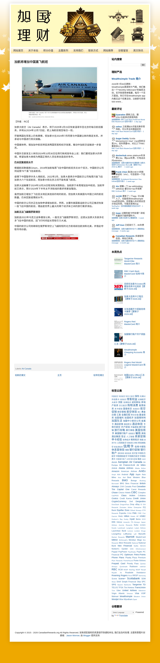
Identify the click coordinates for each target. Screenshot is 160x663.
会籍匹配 (126, 415)
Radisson (134, 566)
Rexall (143, 570)
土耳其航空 (122, 443)
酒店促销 (118, 424)
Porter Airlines (140, 560)
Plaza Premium (139, 557)
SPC (144, 582)
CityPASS (115, 496)
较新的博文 (20, 375)
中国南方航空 (133, 456)
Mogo (139, 540)
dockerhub (121, 155)
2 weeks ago (124, 231)
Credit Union (139, 498)
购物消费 (132, 405)
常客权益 (132, 399)
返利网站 (136, 402)
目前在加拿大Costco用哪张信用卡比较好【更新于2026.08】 (134, 286)
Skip (139, 582)
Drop (132, 504)
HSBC (143, 516)
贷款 (120, 402)
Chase (115, 492)
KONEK (143, 525)
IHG (113, 522)
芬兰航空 (123, 405)
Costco (115, 498)
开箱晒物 (134, 427)
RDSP (126, 570)
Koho (136, 525)
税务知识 (135, 440)
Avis (119, 477)
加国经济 (129, 418)
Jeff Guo (120, 225)
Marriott (130, 536)
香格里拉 (130, 443)
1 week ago (129, 167)
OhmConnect (141, 549)
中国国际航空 (121, 456)
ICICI (144, 519)
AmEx (142, 471)
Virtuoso (130, 593)
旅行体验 (130, 430)
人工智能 (130, 436)
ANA (118, 474)
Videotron (142, 590)
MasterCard (141, 537)
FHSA (129, 513)
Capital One (123, 489)
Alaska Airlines (126, 468)
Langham (129, 528)
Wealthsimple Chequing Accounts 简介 (134, 352)
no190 (119, 196)
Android (125, 474)
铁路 (141, 440)
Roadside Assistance (135, 572)
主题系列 (63, 50)
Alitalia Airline (140, 468)
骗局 (138, 433)
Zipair (135, 599)
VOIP (143, 593)
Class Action (128, 495)
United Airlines (129, 590)
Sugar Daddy (122, 138)
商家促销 (140, 436)
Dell (131, 501)
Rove (130, 575)
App (132, 474)
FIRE (139, 513)
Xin (117, 186)
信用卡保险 (140, 447)
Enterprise (137, 507)
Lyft (135, 534)
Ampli (114, 474)
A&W (144, 459)
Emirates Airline (126, 507)
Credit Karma (126, 498)
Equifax (120, 510)
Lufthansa (127, 534)
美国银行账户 (121, 433)
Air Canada (26, 369)
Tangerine (137, 584)
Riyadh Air (117, 573)
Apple (138, 474)
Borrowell (115, 483)
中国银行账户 (121, 459)
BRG (122, 483)
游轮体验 (121, 453)
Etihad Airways (135, 510)
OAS (131, 549)
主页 (59, 375)
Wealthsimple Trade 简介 (126, 78)
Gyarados (120, 115)
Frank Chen (121, 172)
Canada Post (130, 486)
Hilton (126, 516)
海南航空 (136, 409)
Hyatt (132, 519)
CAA (122, 486)
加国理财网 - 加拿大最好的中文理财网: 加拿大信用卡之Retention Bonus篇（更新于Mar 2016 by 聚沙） (128, 165)
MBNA (115, 540)
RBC (114, 569)
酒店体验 (137, 424)
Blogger (87, 635)
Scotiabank (133, 578)
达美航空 (142, 399)
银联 (127, 450)
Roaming (116, 575)
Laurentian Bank (119, 531)
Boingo (134, 480)
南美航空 (131, 433)
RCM (120, 570)
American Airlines (129, 471)
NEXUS (143, 546)
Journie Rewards (125, 525)
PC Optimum (126, 554)
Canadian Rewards (125, 236)
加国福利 (119, 418)
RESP (138, 570)
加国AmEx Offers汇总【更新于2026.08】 (134, 376)
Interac (119, 522)
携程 (136, 443)
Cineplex (142, 492)
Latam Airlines (140, 528)
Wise (121, 599)
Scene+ (122, 578)
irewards (126, 522)
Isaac (118, 213)
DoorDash (115, 504)
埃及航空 (122, 396)
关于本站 (33, 50)
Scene (114, 579)
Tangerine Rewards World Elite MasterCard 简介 (133, 261)
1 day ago (138, 122)
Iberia (138, 519)
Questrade (123, 566)
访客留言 (123, 50)
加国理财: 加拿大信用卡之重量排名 (124, 218)
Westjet (115, 599)
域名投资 (128, 453)
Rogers (124, 575)
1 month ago (124, 243)
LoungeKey (116, 534)
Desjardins (141, 501)
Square (120, 585)
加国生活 (117, 420)
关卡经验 (119, 409)
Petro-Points (140, 554)
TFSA (120, 587)
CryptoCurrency (119, 501)
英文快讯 (138, 50)
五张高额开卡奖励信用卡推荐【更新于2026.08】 (134, 311)
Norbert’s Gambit (120, 549)
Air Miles (141, 465)
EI (141, 504)
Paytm (139, 552)
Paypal (114, 552)
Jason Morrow (72, 635)
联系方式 (93, 50)
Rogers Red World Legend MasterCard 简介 (134, 365)
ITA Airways (135, 522)
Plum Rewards (117, 561)
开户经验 (125, 427)
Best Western (133, 477)
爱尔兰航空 (130, 396)
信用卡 (128, 446)
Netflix (136, 546)
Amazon (115, 471)
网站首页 (18, 50)
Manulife (142, 534)
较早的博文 (98, 375)
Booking (143, 481)
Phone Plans (118, 557)
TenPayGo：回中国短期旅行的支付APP (126, 206)
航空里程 (121, 412)
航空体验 (132, 411)
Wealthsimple (126, 596)
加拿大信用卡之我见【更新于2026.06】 (133, 297)
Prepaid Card (118, 563)
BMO (125, 480)
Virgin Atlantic (118, 593)
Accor (114, 462)
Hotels (132, 516)
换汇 (139, 412)
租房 (139, 459)
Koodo (114, 528)
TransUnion (140, 587)
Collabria (142, 495)
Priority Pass (133, 563)
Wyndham (128, 599)
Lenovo (130, 531)
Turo (113, 590)
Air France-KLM (127, 465)
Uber (119, 590)
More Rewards (125, 543)
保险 (137, 396)
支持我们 (78, 50)
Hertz (120, 516)
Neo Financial (125, 546)
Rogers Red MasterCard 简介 (132, 322)
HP (137, 516)
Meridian (132, 540)
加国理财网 (140, 418)
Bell (124, 477)
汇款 (119, 415)
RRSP (135, 575)
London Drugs (140, 531)
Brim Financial (131, 483)
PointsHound (128, 561)
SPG (114, 584)
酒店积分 (128, 424)
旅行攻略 (119, 430)
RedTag (132, 570)
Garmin (114, 516)
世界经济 (126, 440)
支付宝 (135, 453)
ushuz (119, 126)
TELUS (115, 587)
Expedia (122, 513)
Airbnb (114, 468)
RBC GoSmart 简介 (119, 191)
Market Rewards (118, 537)
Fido (134, 513)
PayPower (122, 552)
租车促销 (133, 459)
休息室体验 (118, 449)
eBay (137, 504)
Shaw (114, 582)
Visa (137, 593)
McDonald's (123, 540)
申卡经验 (117, 439)
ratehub (143, 566)
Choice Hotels (124, 492)
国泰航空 (127, 409)
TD (144, 584)
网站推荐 (108, 50)
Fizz (144, 513)
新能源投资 (118, 447)
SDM (143, 579)
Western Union (140, 596)
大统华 (115, 402)
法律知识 (127, 402)
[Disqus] (59, 270)
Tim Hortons (129, 587)
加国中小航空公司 (132, 421)
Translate (123, 615)
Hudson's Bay (117, 519)
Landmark (121, 528)
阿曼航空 (115, 396)
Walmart (115, 596)
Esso (127, 510)
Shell (119, 582)
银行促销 (134, 449)
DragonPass (124, 504)
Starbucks (127, 585)
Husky (126, 519)
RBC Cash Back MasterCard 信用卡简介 (126, 131)
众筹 (128, 459)
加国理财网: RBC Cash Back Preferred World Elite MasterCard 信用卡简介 (128, 121)
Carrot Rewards (138, 489)
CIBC (134, 492)
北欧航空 (123, 399)
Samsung (142, 575)
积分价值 (48, 50)
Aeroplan (123, 462)
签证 (123, 436)
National (135, 543)
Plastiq (128, 557)
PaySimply (132, 552)
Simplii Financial (129, 582)
